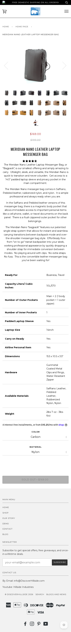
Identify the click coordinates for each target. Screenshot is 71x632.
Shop (5, 513)
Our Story (8, 518)
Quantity (35, 462)
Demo (5, 523)
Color (36, 432)
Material (36, 447)
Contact (7, 529)
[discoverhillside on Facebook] (25, 625)
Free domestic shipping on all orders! (35, 2)
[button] (30, 161)
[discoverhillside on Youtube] (45, 625)
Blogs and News (56, 594)
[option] (35, 65)
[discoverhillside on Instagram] (32, 625)
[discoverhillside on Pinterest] (39, 625)
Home (5, 26)
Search (40, 594)
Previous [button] (8, 65)
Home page (22, 26)
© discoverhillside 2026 (19, 594)
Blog (5, 534)
